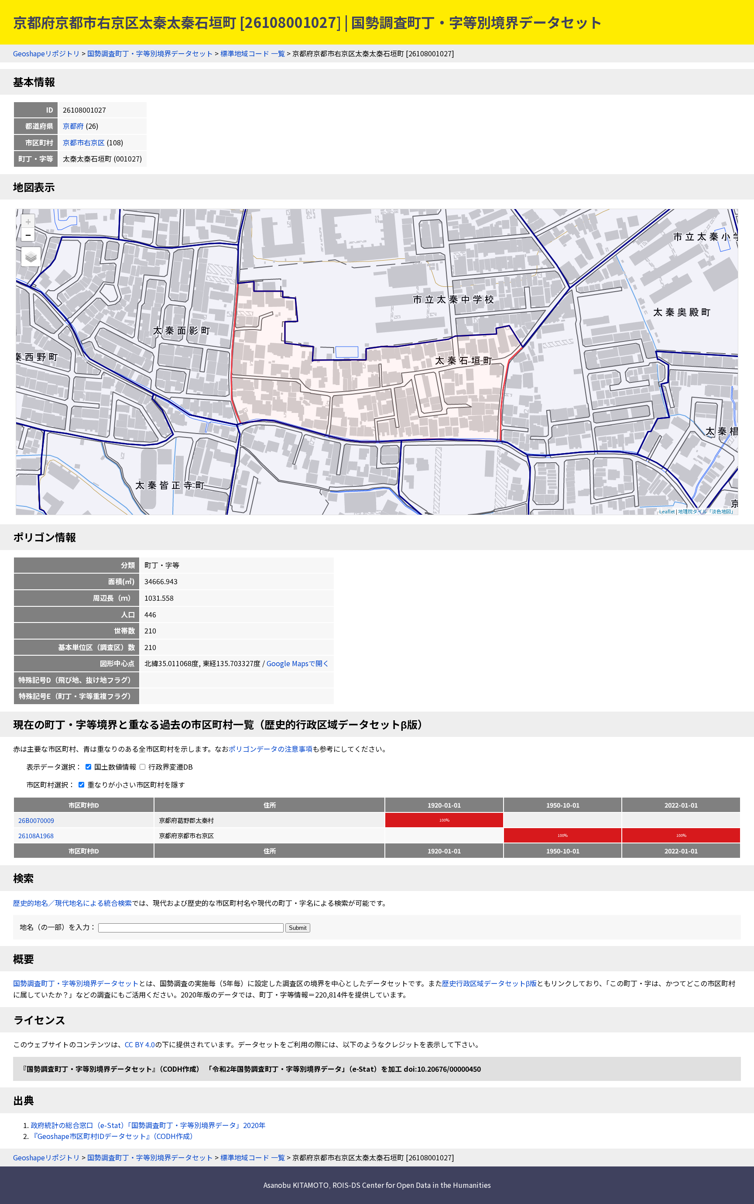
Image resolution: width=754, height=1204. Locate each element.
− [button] (28, 234)
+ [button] (28, 221)
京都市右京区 (84, 142)
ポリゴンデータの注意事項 (270, 748)
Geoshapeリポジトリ (46, 53)
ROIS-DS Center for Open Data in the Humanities (411, 1185)
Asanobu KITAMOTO (296, 1185)
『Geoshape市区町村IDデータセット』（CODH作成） (114, 1136)
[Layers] (31, 256)
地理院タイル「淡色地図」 (707, 511)
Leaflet (667, 511)
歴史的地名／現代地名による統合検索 (72, 903)
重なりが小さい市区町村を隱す (135, 784)
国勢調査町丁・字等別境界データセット (150, 53)
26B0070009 (36, 820)
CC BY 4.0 (140, 1044)
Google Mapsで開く (298, 663)
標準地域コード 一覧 (252, 53)
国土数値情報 (115, 766)
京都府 (73, 125)
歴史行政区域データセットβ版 (489, 983)
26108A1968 (36, 835)
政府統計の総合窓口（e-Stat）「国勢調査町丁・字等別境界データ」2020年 (148, 1125)
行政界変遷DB (170, 766)
